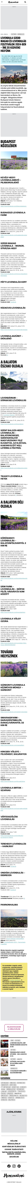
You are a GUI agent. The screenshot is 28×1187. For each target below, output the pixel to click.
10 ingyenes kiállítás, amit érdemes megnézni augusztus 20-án (18, 1045)
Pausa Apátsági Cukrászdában (15, 938)
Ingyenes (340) (21, 1082)
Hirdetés (19, 1059)
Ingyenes (17, 1040)
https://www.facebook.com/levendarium (12, 424)
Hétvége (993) (4, 1082)
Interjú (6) (4, 1099)
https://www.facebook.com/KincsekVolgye (13, 781)
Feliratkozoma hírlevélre (14, 1028)
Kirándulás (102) (11, 1089)
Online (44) (10, 1093)
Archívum (14, 1157)
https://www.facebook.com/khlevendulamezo (13, 206)
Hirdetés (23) (18, 1093)
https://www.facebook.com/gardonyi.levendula (14, 712)
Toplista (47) (21, 1091)
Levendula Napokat (9, 415)
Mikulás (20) (4, 1095)
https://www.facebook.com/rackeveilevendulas (14, 329)
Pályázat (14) (23, 1095)
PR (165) (3, 1089)
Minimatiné (18, 1182)
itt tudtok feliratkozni (15, 980)
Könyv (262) (13, 1085)
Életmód (14, 34)
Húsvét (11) (11, 1097)
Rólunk (14, 1141)
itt (7, 355)
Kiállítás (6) (11, 1099)
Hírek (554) (13, 1082)
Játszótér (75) (12, 1091)
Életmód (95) (20, 1089)
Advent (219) (15, 1087)
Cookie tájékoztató (14, 1149)
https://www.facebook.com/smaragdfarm (12, 745)
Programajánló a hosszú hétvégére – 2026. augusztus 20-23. (18, 1054)
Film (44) (3, 1093)
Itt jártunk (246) (5, 1087)
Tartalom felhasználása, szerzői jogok (14, 1153)
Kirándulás (21, 34)
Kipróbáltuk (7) (20, 1097)
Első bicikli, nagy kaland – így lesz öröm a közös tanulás (18, 1063)
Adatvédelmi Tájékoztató (14, 1147)
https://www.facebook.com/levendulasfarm (13, 612)
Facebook (13, 302)
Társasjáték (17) (13, 1095)
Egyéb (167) (23, 1087)
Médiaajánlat (14, 1144)
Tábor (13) (4, 1097)
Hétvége (13, 1049)
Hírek (12, 1040)
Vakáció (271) (4, 1085)
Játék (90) (3, 1091)
